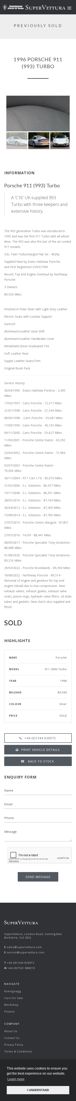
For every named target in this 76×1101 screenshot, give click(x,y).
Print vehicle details (40, 750)
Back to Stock (40, 761)
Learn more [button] (15, 1079)
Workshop (11, 1004)
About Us (10, 1031)
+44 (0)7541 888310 (21, 968)
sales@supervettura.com (24, 947)
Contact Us (12, 1038)
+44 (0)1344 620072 (40, 738)
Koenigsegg (12, 991)
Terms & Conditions (18, 1051)
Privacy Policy (13, 1044)
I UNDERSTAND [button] (38, 1090)
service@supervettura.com (25, 952)
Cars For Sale (13, 998)
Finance (9, 1011)
